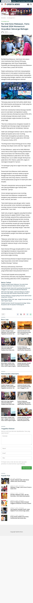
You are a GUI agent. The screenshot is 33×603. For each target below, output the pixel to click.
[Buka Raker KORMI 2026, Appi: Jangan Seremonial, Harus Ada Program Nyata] (8, 358)
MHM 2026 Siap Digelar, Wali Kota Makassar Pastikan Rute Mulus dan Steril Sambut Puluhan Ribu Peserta (15, 292)
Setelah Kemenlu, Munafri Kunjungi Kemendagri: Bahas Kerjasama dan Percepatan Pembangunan (15, 303)
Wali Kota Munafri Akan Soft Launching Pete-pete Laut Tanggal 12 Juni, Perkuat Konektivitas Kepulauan (15, 288)
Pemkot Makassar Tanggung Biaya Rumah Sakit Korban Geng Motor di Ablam (16, 296)
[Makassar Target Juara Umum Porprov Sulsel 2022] (4, 488)
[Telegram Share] (27, 314)
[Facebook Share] (18, 314)
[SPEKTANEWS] (12, 4)
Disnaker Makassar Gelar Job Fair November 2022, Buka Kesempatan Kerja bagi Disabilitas (19, 495)
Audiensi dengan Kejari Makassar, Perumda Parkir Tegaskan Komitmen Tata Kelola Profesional (14, 285)
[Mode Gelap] (28, 4)
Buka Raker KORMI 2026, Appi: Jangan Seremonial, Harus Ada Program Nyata (16, 300)
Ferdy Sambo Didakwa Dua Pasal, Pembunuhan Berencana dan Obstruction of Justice (19, 517)
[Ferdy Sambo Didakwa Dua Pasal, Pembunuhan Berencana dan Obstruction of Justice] (4, 518)
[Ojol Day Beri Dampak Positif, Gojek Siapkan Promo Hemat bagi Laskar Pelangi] (4, 510)
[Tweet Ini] (21, 314)
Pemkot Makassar (7, 309)
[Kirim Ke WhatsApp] (30, 314)
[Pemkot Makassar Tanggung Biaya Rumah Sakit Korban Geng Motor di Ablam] (24, 341)
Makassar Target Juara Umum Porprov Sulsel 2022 (21, 488)
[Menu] (2, 4)
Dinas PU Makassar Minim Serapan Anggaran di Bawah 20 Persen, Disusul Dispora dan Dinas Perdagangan (20, 502)
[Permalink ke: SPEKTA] (2, 32)
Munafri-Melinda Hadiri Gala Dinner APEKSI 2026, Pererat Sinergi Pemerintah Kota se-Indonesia (19, 480)
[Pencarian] (31, 4)
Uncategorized (5, 21)
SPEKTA (6, 31)
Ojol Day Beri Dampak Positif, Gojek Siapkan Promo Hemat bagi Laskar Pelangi (20, 510)
